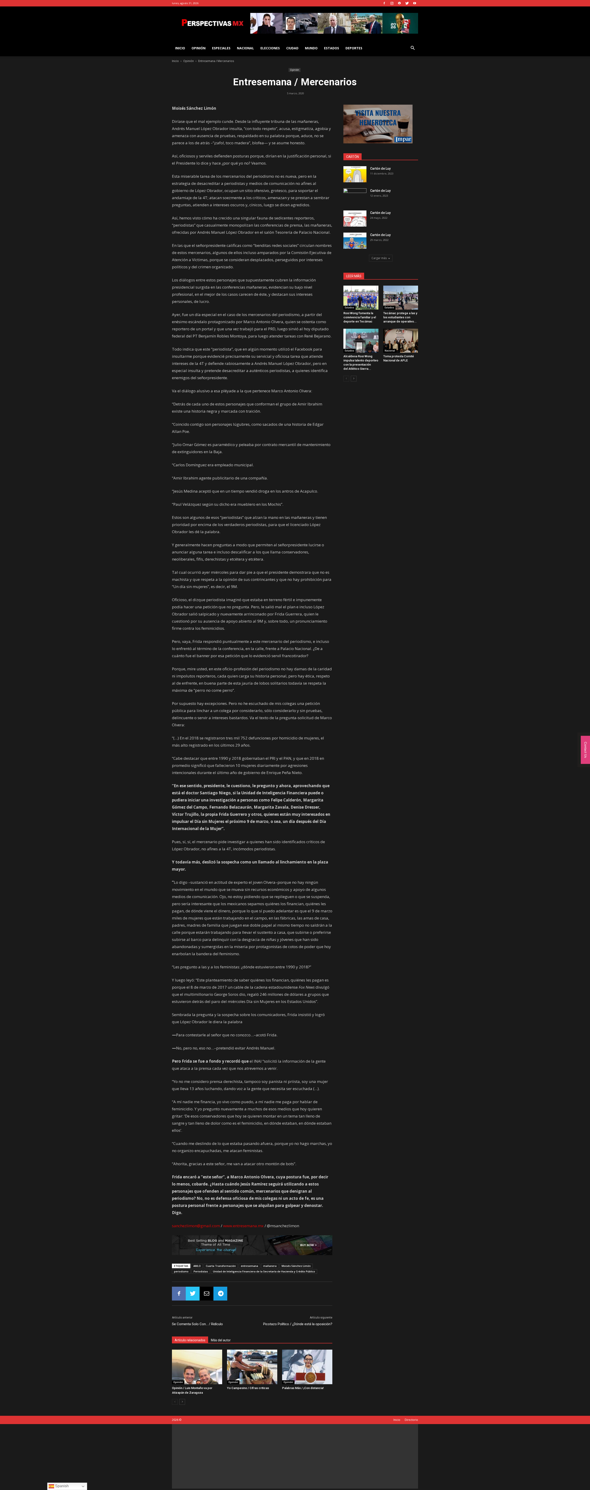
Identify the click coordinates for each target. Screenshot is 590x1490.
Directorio (411, 1420)
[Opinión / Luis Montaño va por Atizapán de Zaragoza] (197, 1367)
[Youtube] (414, 3)
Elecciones (270, 48)
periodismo (181, 1271)
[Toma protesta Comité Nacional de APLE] (400, 341)
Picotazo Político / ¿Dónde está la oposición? (297, 1324)
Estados (331, 48)
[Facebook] (384, 3)
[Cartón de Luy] (354, 174)
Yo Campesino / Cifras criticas (248, 1388)
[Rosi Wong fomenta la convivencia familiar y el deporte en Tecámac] (360, 298)
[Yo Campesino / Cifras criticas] (252, 1367)
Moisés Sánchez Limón (296, 1266)
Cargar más (379, 258)
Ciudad (292, 48)
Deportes (353, 48)
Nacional (245, 48)
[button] (412, 48)
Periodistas (201, 1271)
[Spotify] (399, 3)
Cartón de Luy (380, 168)
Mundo (311, 48)
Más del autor (221, 1340)
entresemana (249, 1266)
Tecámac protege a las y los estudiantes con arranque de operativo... (400, 317)
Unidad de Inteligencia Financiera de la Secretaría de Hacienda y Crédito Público (264, 1271)
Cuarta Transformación (221, 1266)
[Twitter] (407, 3)
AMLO (197, 1266)
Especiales (221, 48)
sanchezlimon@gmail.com (196, 1225)
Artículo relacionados (190, 1340)
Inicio (175, 61)
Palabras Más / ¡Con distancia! (303, 1388)
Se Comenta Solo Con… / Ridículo (197, 1324)
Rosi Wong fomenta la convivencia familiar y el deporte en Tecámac (359, 317)
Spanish (61, 1486)
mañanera (270, 1266)
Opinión (199, 48)
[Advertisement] (295, 1456)
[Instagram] (391, 3)
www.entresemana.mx (243, 1225)
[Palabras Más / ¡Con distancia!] (307, 1367)
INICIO (180, 48)
